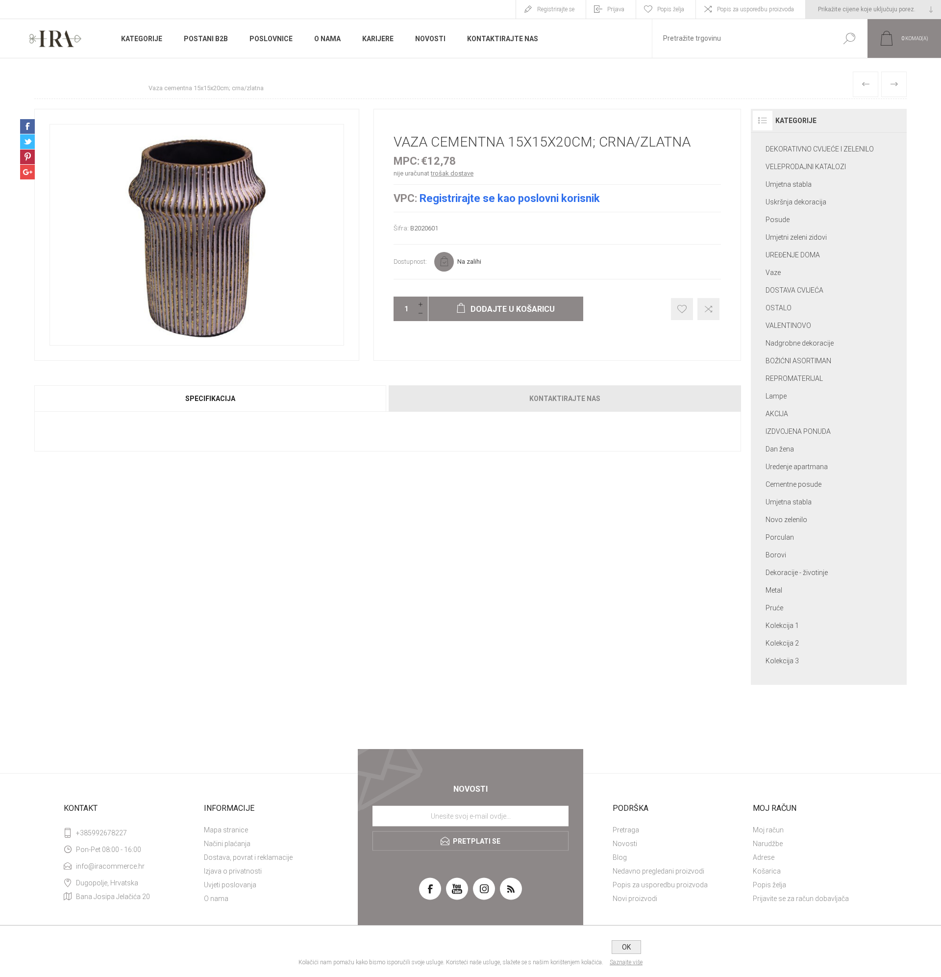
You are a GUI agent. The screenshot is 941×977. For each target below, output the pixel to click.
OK (626, 947)
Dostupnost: (410, 261)
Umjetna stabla (789, 184)
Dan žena (780, 449)
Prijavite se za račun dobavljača (801, 898)
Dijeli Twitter (27, 141)
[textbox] (741, 38)
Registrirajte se (555, 9)
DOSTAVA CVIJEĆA (794, 290)
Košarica (767, 871)
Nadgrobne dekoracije (800, 343)
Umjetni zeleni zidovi (796, 237)
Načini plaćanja (227, 844)
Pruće (774, 608)
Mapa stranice (226, 830)
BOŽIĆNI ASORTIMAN (798, 361)
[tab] (211, 398)
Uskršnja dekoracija (796, 202)
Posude (778, 220)
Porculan (780, 537)
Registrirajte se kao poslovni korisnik (510, 198)
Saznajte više (626, 962)
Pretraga (626, 830)
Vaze (773, 272)
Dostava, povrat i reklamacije (248, 857)
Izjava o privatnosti (233, 871)
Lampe (776, 396)
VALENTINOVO (788, 325)
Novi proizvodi (635, 898)
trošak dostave (452, 173)
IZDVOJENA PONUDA (798, 431)
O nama (216, 898)
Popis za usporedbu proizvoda (755, 9)
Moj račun (768, 830)
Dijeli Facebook (27, 126)
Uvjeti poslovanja (230, 885)
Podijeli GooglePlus (27, 172)
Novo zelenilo (786, 520)
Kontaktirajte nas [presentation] (564, 398)
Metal (774, 590)
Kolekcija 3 (782, 661)
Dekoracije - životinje (797, 572)
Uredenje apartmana (797, 467)
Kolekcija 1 (782, 625)
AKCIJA (777, 414)
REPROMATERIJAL (794, 378)
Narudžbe (768, 844)
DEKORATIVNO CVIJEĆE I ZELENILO (820, 149)
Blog (620, 857)
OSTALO (779, 308)
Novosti (625, 844)
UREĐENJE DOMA (793, 255)
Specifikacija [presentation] (210, 398)
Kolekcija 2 (782, 643)
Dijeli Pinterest (27, 157)
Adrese (763, 857)
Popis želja (769, 885)
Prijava (615, 9)
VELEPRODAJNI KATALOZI (806, 167)
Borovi (776, 555)
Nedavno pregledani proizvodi (658, 871)
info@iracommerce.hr (110, 866)
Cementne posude (793, 484)
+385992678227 (101, 833)
